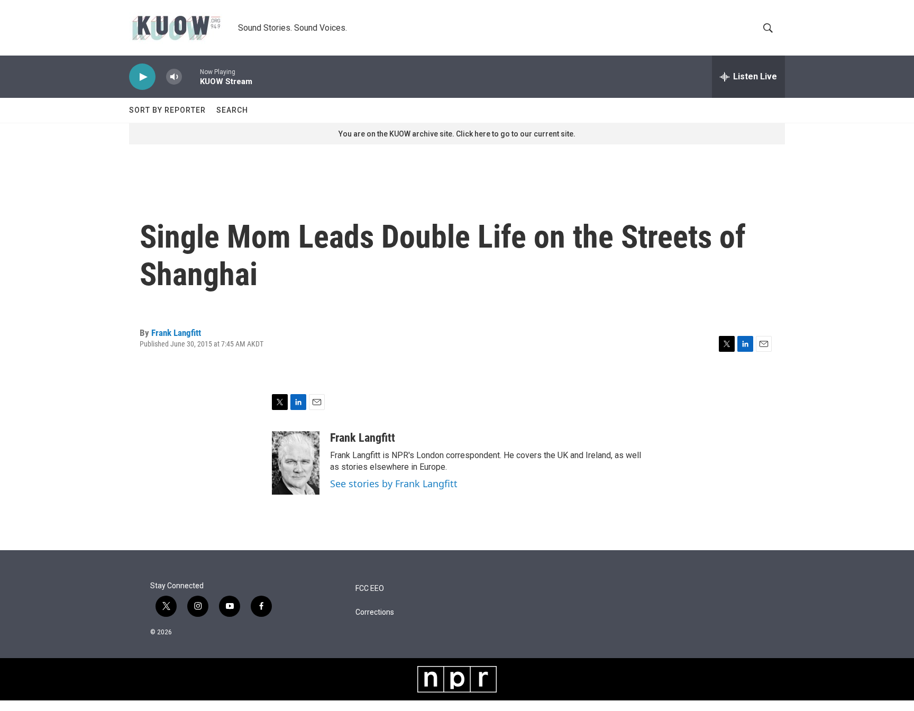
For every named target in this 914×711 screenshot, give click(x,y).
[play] (142, 77)
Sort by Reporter (167, 110)
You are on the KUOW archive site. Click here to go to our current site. (457, 134)
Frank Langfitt (176, 332)
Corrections (374, 612)
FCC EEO (369, 588)
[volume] (174, 77)
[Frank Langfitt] (295, 463)
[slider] (191, 76)
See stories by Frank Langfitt (394, 483)
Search (232, 110)
